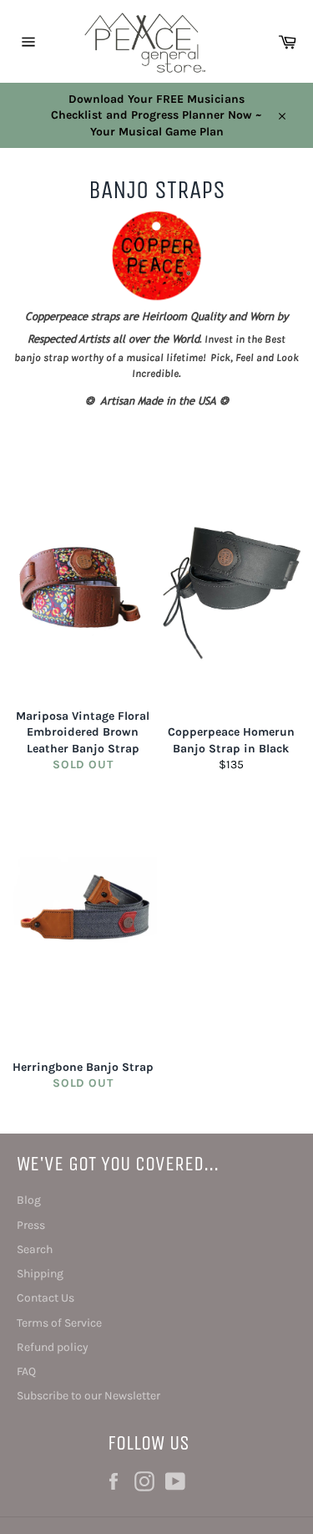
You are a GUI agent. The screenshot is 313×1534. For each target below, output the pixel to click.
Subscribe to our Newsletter (88, 1396)
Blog (29, 1200)
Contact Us (45, 1298)
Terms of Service (59, 1323)
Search (35, 1249)
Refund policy (52, 1347)
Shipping (40, 1273)
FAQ (26, 1371)
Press (31, 1225)
